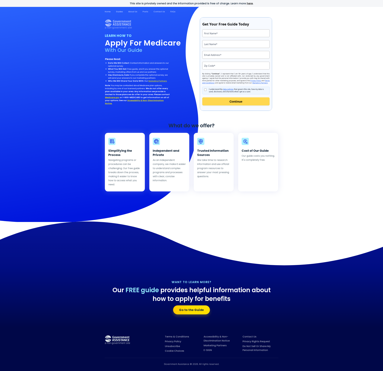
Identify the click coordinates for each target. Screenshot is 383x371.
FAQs (172, 11)
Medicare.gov (112, 97)
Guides (119, 11)
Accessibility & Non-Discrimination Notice (217, 338)
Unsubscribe (172, 346)
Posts (145, 11)
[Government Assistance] (117, 339)
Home (108, 11)
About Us (132, 11)
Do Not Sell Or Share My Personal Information (257, 348)
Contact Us (159, 11)
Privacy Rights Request (256, 341)
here (250, 3)
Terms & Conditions (177, 336)
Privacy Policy (173, 341)
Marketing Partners (157, 81)
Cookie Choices (174, 351)
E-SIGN (208, 350)
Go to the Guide (191, 310)
